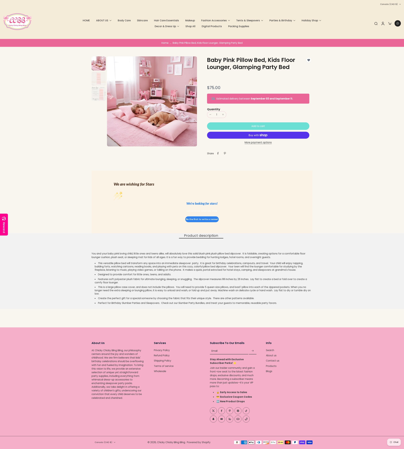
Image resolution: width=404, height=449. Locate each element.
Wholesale (160, 371)
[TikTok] (246, 410)
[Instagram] (238, 410)
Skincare (142, 20)
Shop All (190, 26)
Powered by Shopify (199, 442)
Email (214, 351)
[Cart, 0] (389, 23)
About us (271, 355)
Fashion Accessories (214, 20)
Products (271, 366)
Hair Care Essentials (166, 20)
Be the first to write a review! (202, 219)
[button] (258, 126)
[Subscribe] (252, 350)
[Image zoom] (152, 101)
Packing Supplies (238, 26)
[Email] (238, 418)
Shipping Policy (162, 360)
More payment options (258, 142)
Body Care (124, 20)
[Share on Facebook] (217, 153)
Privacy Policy (162, 350)
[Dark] (398, 23)
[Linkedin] (229, 418)
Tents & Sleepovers (248, 20)
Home (165, 43)
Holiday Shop (310, 20)
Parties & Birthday (280, 20)
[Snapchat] (213, 418)
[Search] (375, 23)
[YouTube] (221, 418)
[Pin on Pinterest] (224, 153)
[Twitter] (213, 410)
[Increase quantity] (223, 114)
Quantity (213, 109)
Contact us (272, 360)
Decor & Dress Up (165, 26)
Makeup (190, 20)
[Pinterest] (229, 410)
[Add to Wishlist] (308, 60)
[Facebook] (221, 410)
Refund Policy (162, 355)
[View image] (99, 63)
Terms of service (164, 366)
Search (270, 350)
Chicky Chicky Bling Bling (171, 442)
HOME (86, 20)
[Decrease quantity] (210, 114)
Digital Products (212, 26)
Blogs (269, 371)
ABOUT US (102, 20)
